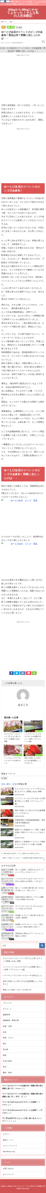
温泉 (3, 27)
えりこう (23, 704)
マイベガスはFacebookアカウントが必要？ (20, 1102)
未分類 (5, 1049)
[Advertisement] (23, 79)
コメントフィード (10, 1146)
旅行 (4, 1043)
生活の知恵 (7, 1061)
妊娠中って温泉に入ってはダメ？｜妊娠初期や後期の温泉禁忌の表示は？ (24, 857)
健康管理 (6, 1015)
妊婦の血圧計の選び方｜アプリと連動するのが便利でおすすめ (21, 853)
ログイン (6, 1134)
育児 (4, 1067)
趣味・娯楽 (11, 27)
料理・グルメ (8, 1038)
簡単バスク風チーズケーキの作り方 (17, 990)
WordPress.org (9, 1151)
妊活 (4, 1032)
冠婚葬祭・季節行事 (11, 1020)
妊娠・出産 (7, 1026)
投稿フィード (8, 1140)
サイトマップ (8, 1174)
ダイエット (7, 1009)
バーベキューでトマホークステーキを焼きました (22, 975)
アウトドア (7, 1003)
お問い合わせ (8, 1168)
